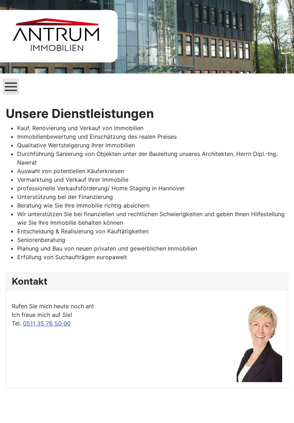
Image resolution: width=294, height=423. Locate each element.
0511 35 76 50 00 (47, 323)
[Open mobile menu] (11, 87)
